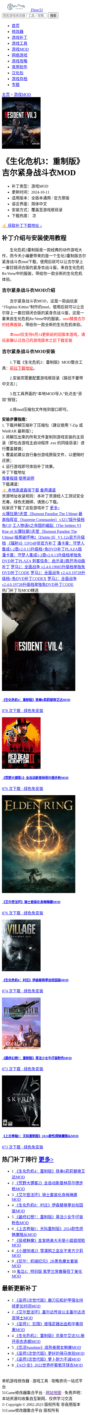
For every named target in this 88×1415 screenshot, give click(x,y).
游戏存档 (19, 79)
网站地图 (53, 1393)
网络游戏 (19, 55)
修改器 (17, 32)
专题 (16, 85)
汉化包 (17, 73)
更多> (46, 1159)
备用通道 (48, 490)
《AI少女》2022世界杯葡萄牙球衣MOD (49, 1365)
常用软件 (19, 67)
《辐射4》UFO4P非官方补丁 (31, 543)
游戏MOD (20, 49)
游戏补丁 (19, 37)
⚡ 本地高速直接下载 (20, 490)
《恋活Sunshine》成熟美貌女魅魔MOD (48, 1347)
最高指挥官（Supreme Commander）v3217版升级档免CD (43, 520)
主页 (6, 94)
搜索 (53, 15)
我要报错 (10, 478)
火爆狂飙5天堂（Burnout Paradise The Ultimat (39, 514)
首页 (16, 26)
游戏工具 (19, 43)
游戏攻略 (19, 61)
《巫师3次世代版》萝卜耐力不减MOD (48, 1359)
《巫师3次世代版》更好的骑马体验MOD (50, 1353)
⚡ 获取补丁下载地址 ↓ (22, 225)
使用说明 (26, 478)
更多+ (55, 508)
